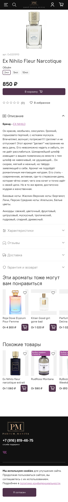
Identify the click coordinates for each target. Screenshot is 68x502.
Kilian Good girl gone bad (40, 319)
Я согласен (19, 492)
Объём (7, 67)
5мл (15, 72)
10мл (25, 72)
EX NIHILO (19, 124)
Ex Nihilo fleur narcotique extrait (14, 380)
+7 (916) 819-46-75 (18, 440)
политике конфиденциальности (40, 483)
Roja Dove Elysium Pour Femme (14, 319)
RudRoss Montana (42, 379)
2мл (6, 72)
